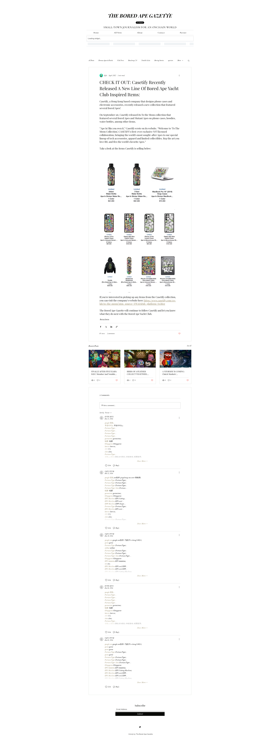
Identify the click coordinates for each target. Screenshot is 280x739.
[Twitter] (140, 727)
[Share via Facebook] (101, 327)
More (179, 60)
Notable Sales (145, 60)
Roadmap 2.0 (132, 60)
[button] (189, 60)
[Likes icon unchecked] (106, 465)
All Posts (91, 60)
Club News (120, 60)
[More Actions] (179, 418)
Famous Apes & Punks (106, 60)
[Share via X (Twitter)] (106, 327)
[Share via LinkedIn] (111, 327)
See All (189, 346)
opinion (170, 60)
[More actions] (179, 75)
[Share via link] (117, 327)
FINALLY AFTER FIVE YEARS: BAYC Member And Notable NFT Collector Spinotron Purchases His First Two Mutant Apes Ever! (104, 372)
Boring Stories (159, 60)
